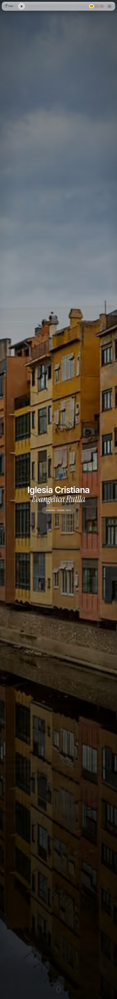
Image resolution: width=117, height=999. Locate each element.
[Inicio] (9, 6)
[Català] (96, 6)
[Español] (91, 6)
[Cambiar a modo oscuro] (21, 6)
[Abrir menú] (109, 6)
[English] (101, 6)
